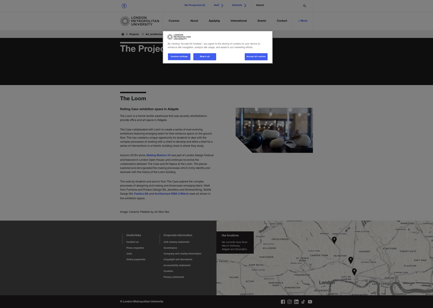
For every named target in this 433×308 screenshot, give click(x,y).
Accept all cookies (256, 57)
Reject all (205, 57)
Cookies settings (179, 57)
